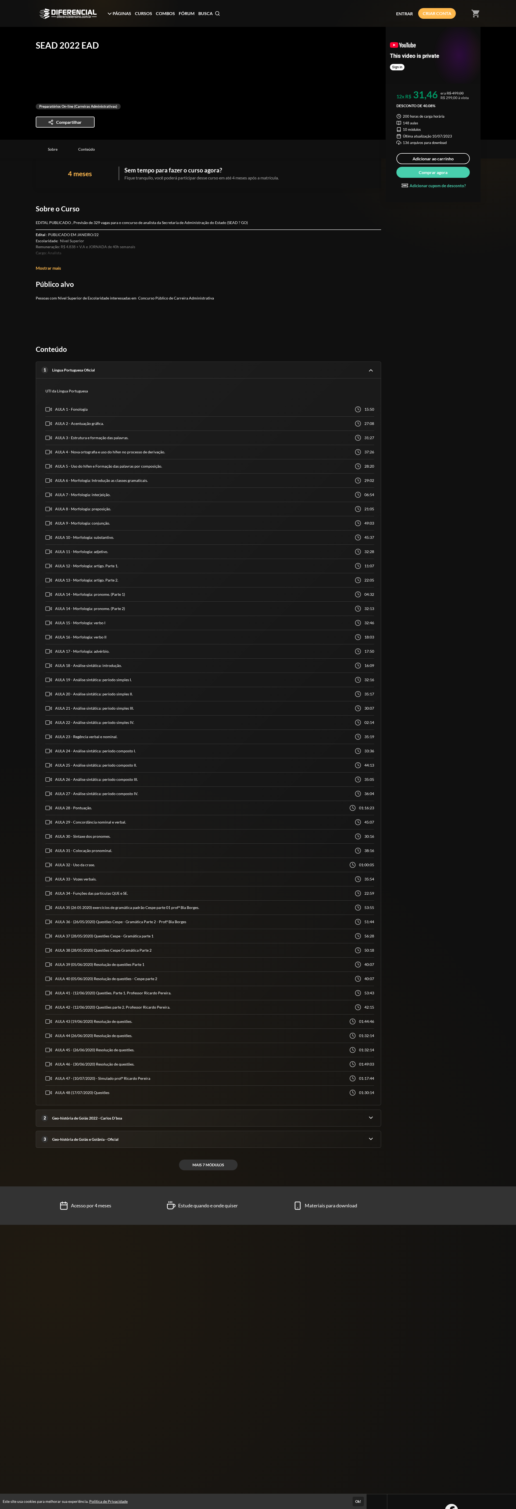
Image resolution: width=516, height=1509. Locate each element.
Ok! (358, 1501)
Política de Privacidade (108, 1501)
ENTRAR (404, 13)
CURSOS (143, 13)
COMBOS (165, 13)
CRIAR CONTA (437, 13)
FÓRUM (187, 13)
